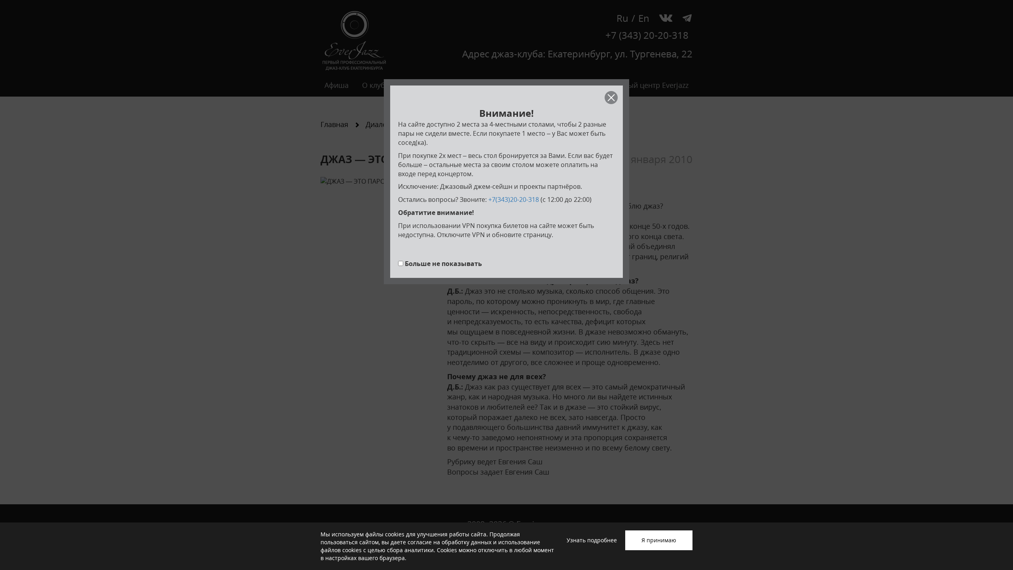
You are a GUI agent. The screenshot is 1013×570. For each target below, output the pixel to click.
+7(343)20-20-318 (513, 199)
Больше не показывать (443, 263)
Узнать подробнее (592, 540)
